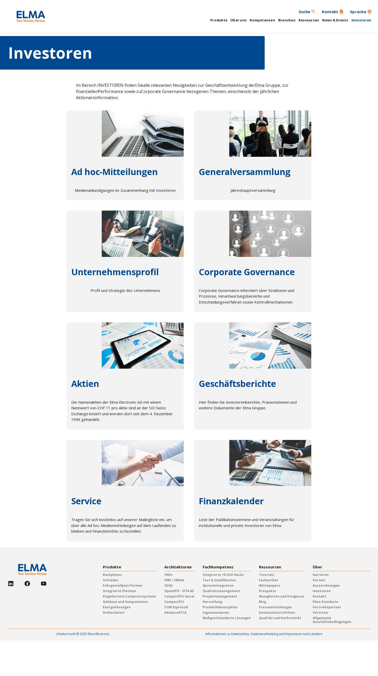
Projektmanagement (220, 596)
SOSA (168, 585)
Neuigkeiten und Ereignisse (281, 596)
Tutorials (266, 575)
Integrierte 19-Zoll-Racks (223, 575)
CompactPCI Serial (179, 596)
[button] (361, 11)
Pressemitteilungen (275, 607)
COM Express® (176, 607)
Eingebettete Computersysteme (129, 596)
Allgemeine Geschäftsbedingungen (332, 620)
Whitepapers (269, 585)
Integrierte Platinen (119, 591)
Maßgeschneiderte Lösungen (227, 618)
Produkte (218, 20)
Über (317, 567)
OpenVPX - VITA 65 (179, 591)
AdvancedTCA (175, 612)
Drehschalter (114, 612)
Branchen (286, 20)
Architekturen (178, 567)
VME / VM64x (174, 580)
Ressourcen (309, 20)
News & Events (335, 20)
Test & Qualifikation (219, 580)
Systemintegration (218, 585)
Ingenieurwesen (216, 612)
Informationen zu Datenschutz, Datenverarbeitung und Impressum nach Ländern (263, 634)
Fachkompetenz (218, 567)
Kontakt (319, 596)
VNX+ (168, 575)
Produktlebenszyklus (220, 607)
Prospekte (267, 591)
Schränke (110, 580)
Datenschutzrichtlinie (277, 612)
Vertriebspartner (327, 607)
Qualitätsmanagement (221, 591)
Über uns (238, 20)
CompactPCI (174, 602)
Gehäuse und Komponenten (125, 602)
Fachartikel (268, 580)
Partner (319, 580)
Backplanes (112, 575)
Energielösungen (117, 607)
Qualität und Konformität (280, 618)
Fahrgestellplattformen (122, 585)
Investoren (362, 20)
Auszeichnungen (326, 585)
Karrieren (321, 575)
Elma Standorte (325, 602)
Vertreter (321, 612)
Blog (262, 602)
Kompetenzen (262, 20)
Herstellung (212, 602)
